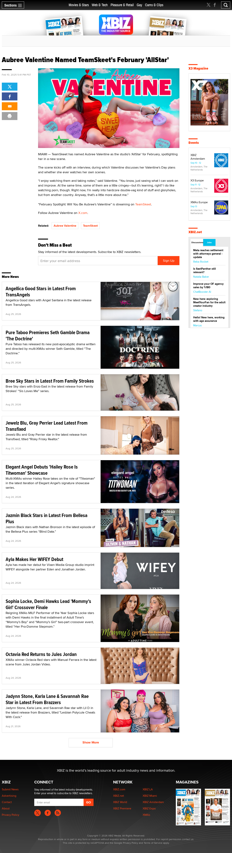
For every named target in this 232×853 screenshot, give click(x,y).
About (6, 808)
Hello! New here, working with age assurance (209, 319)
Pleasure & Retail (122, 5)
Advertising (9, 796)
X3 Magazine (198, 68)
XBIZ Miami (150, 796)
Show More (90, 742)
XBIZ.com (119, 789)
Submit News (10, 789)
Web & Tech (100, 5)
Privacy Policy (10, 815)
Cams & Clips (154, 5)
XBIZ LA (148, 789)
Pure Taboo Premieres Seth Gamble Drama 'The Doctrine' (48, 335)
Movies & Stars (79, 5)
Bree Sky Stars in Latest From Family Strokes (50, 381)
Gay (139, 5)
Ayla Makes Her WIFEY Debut (34, 559)
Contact (7, 802)
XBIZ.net (195, 232)
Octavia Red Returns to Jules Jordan (41, 654)
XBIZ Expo (149, 808)
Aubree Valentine (65, 226)
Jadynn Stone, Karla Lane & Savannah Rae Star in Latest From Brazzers (47, 699)
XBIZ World (120, 802)
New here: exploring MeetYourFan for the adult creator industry (209, 302)
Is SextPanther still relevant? (204, 270)
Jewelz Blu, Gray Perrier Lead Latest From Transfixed (47, 426)
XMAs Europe (199, 202)
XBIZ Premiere (122, 808)
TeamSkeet (143, 204)
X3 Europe (197, 180)
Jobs (209, 242)
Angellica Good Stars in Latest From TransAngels (41, 291)
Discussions (197, 242)
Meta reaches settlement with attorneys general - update (208, 253)
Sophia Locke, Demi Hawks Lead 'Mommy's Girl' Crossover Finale (48, 604)
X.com (82, 212)
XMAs (146, 815)
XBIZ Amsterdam (197, 157)
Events (193, 142)
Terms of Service (153, 843)
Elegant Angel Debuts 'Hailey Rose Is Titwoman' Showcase (42, 470)
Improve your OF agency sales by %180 (208, 285)
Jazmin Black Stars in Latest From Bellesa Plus (46, 518)
